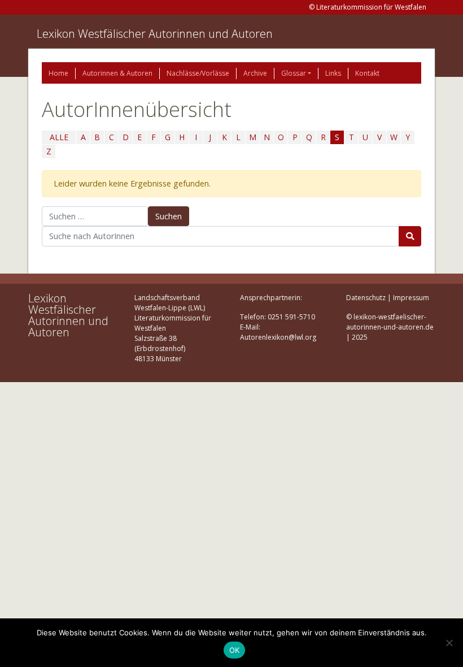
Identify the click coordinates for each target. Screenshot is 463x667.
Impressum (411, 297)
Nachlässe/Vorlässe (198, 73)
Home (58, 73)
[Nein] (449, 642)
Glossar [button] (293, 73)
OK (234, 650)
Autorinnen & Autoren (117, 73)
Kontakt (367, 73)
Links (333, 73)
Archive (255, 73)
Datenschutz (366, 297)
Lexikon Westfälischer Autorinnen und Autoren (155, 33)
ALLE (59, 137)
